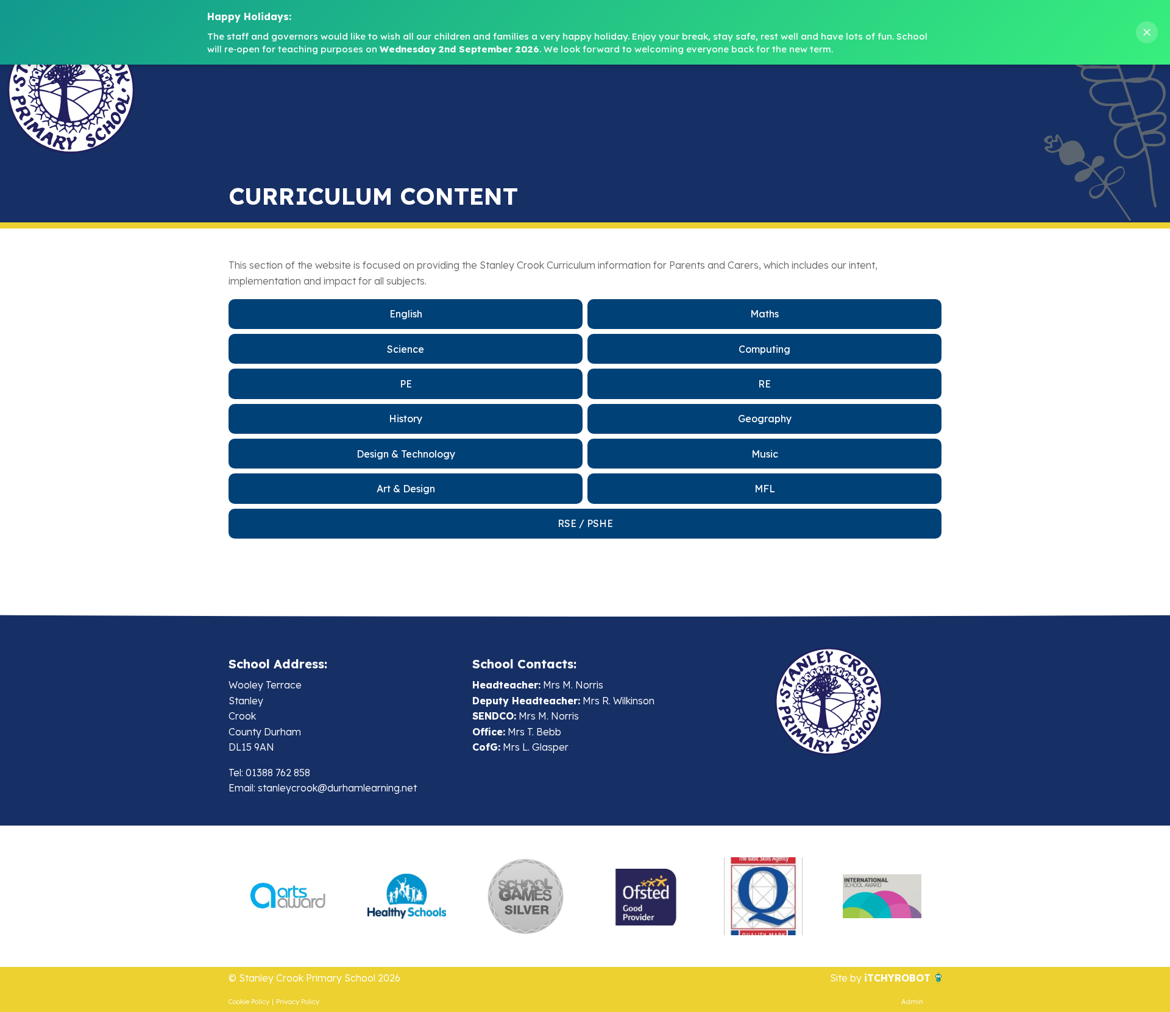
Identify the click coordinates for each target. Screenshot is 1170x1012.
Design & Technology (405, 454)
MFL (764, 489)
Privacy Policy (297, 1001)
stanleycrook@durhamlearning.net (337, 788)
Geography (765, 418)
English (405, 314)
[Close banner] (1147, 32)
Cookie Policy (249, 1001)
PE (406, 384)
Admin (912, 1001)
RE (764, 384)
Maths (764, 314)
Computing (764, 349)
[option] (288, 896)
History (405, 418)
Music (764, 454)
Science (405, 349)
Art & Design (406, 489)
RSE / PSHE (585, 523)
